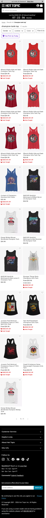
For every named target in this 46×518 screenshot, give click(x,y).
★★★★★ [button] (27, 283)
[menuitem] (41, 5)
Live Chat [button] (23, 466)
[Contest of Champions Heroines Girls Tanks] (11, 179)
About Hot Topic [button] (8, 442)
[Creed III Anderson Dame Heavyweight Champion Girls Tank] (33, 348)
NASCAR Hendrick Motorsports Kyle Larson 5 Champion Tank (10, 278)
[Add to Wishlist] (19, 41)
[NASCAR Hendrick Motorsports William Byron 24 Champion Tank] (33, 179)
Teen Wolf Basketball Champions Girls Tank (30, 321)
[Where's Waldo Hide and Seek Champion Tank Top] (11, 53)
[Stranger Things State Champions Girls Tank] (33, 260)
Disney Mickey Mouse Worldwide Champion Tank (10, 238)
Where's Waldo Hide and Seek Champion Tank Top (11, 70)
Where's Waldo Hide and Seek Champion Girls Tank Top (11, 112)
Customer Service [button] (9, 432)
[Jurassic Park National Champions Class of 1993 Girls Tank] (11, 348)
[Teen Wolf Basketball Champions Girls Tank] (33, 305)
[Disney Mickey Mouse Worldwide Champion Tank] (11, 221)
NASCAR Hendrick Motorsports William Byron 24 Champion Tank (32, 197)
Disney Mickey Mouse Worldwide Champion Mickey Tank (11, 409)
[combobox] (22, 10)
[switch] (10, 36)
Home (3, 22)
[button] (3, 5)
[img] (3, 459)
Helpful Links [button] (7, 437)
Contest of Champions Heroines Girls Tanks (8, 196)
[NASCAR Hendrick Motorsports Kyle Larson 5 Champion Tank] (11, 260)
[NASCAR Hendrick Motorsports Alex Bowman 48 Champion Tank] (33, 221)
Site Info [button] (5, 448)
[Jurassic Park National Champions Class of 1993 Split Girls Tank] (11, 305)
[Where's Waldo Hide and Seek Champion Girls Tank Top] (11, 95)
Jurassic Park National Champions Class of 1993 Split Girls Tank (10, 322)
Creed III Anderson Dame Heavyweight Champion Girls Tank (33, 366)
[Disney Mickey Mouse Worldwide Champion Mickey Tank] (11, 392)
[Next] (42, 1)
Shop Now (30, 1)
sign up (38, 487)
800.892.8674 (28, 511)
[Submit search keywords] (3, 10)
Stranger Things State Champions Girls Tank (30, 277)
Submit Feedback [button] (17, 475)
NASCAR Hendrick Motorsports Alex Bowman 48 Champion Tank (32, 239)
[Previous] (2, 1)
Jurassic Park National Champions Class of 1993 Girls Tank (10, 366)
